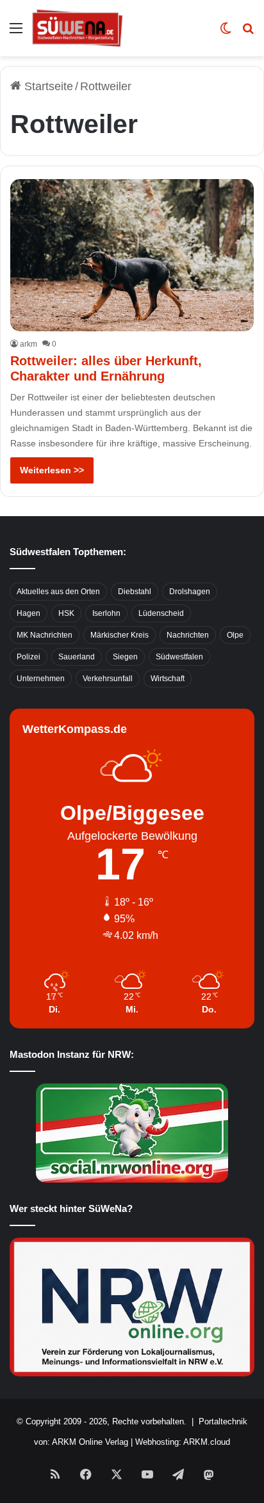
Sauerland (76, 656)
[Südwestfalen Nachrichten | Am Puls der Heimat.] (77, 28)
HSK (66, 613)
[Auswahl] (16, 33)
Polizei (28, 656)
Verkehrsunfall (108, 678)
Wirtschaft (168, 678)
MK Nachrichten (44, 635)
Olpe (235, 635)
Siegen (125, 656)
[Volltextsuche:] (248, 33)
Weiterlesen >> (52, 470)
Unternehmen (41, 678)
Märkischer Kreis (119, 635)
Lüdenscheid (161, 613)
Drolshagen (189, 591)
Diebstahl (134, 591)
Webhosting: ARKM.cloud (182, 1442)
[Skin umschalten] (225, 33)
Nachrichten (188, 635)
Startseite (47, 86)
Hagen (28, 613)
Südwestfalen (179, 656)
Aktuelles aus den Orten (58, 591)
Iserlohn (106, 613)
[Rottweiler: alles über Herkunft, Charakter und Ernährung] (131, 255)
